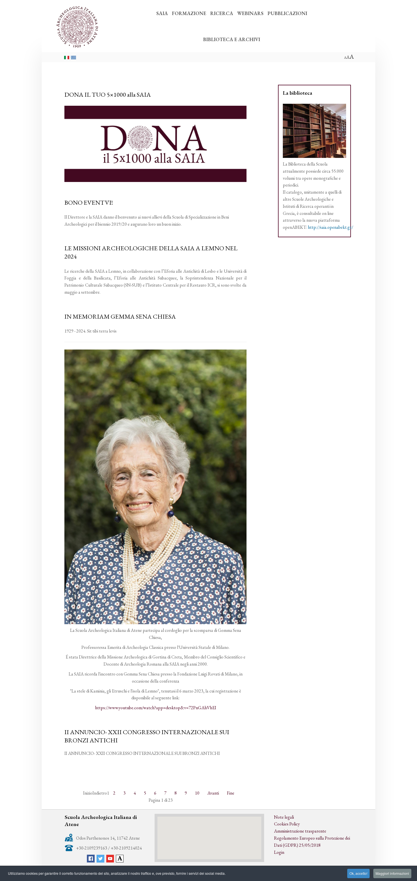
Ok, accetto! (358, 873)
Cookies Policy (287, 824)
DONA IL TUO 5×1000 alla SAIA (107, 94)
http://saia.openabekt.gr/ (330, 227)
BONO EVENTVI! (88, 202)
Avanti (213, 793)
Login (279, 852)
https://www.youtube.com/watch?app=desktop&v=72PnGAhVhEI (155, 708)
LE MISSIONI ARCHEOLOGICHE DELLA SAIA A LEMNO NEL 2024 (150, 252)
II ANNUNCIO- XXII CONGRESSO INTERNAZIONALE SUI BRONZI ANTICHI (146, 736)
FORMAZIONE (189, 13)
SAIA (162, 13)
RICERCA (221, 13)
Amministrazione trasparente (300, 831)
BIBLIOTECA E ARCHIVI (231, 39)
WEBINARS (250, 13)
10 (197, 793)
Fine (230, 793)
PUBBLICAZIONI (287, 13)
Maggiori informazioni (392, 873)
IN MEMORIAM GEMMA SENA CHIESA (120, 316)
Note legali (284, 817)
